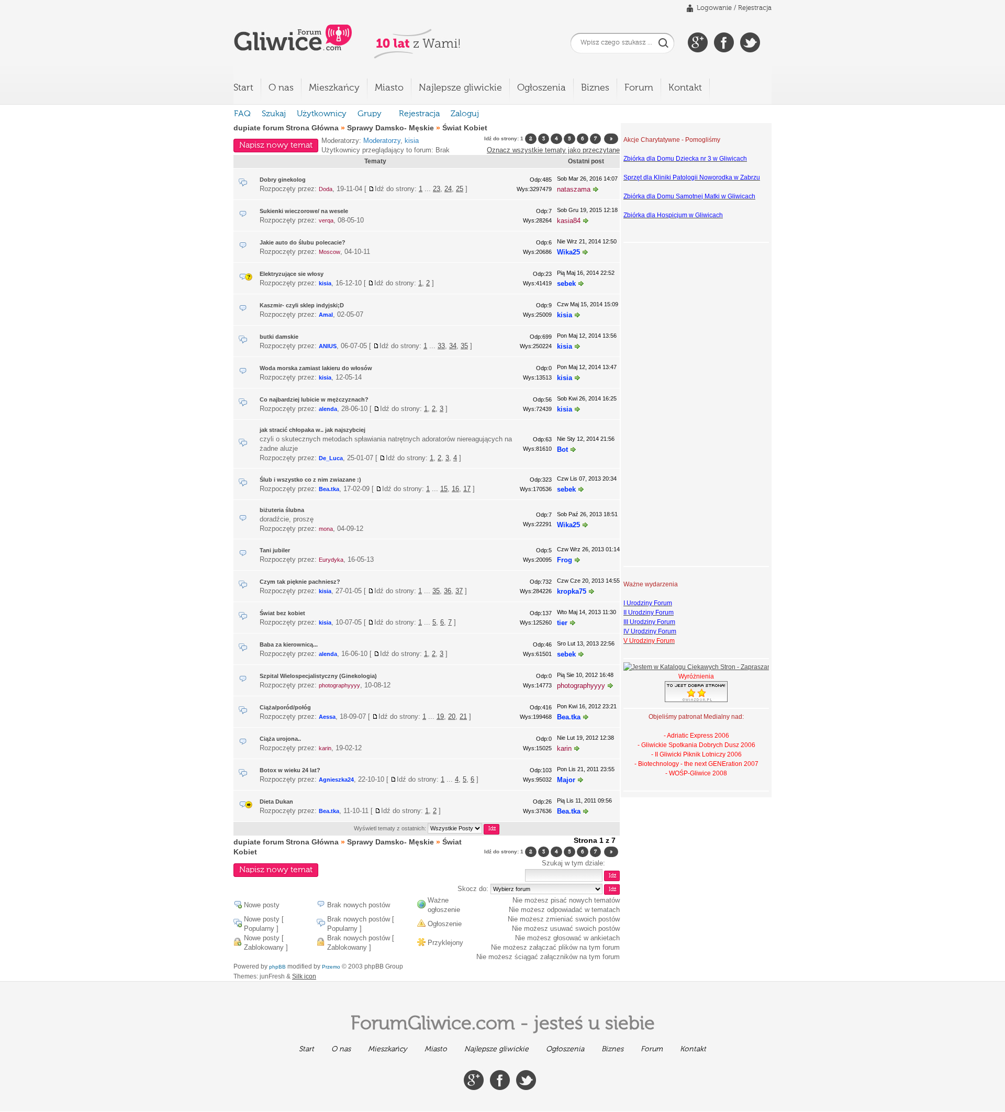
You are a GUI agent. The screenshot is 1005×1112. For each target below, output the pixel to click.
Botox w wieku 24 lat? (290, 770)
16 (455, 489)
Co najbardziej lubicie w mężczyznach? (314, 399)
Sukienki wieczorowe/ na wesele (304, 211)
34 (452, 346)
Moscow (329, 252)
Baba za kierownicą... (289, 644)
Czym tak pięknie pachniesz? (300, 582)
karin (325, 748)
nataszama (573, 189)
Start (243, 88)
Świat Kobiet (464, 128)
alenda (328, 409)
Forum (638, 88)
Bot (562, 449)
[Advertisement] (665, 403)
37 (459, 591)
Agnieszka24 (336, 779)
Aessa (327, 717)
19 (440, 716)
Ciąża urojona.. (280, 739)
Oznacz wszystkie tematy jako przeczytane (553, 150)
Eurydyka (331, 560)
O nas (281, 88)
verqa (326, 220)
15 (444, 489)
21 (463, 716)
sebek (566, 283)
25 (459, 189)
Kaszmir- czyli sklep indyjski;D (302, 305)
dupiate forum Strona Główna (286, 128)
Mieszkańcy (334, 88)
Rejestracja (755, 8)
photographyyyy (339, 685)
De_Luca (331, 458)
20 (451, 716)
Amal (326, 315)
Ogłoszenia (541, 88)
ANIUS (328, 346)
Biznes (595, 88)
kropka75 (571, 591)
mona (326, 529)
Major (566, 780)
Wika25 (568, 252)
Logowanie (714, 8)
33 (441, 346)
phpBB (277, 967)
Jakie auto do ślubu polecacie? (302, 242)
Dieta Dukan (276, 801)
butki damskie (279, 336)
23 (436, 189)
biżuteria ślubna (282, 510)
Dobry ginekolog (283, 179)
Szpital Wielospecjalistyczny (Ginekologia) (318, 676)
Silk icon (304, 976)
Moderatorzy (381, 140)
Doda (325, 189)
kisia (412, 140)
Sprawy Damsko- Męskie (390, 128)
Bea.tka (329, 489)
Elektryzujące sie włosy (291, 274)
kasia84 (568, 221)
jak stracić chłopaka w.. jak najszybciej (312, 430)
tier (562, 623)
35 (464, 346)
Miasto (389, 88)
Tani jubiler (275, 550)
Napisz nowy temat (275, 145)
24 (448, 189)
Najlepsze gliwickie (460, 88)
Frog (564, 560)
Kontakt (685, 88)
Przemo (331, 967)
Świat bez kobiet (282, 613)
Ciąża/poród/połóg (285, 707)
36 (447, 591)
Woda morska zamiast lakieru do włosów (316, 368)
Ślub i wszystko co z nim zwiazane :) (310, 479)
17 (467, 489)
